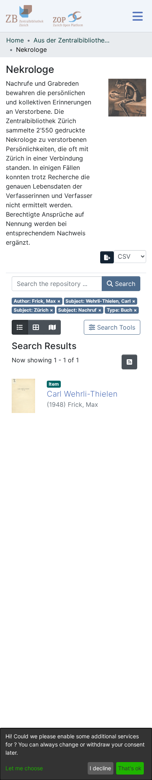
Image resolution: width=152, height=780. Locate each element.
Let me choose (24, 768)
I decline (100, 768)
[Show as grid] (36, 327)
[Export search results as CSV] (107, 257)
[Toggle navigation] (137, 16)
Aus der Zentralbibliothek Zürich (72, 40)
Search (124, 284)
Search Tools (115, 327)
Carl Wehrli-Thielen (82, 394)
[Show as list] (20, 327)
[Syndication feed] (129, 362)
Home (15, 40)
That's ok (129, 768)
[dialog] (76, 754)
